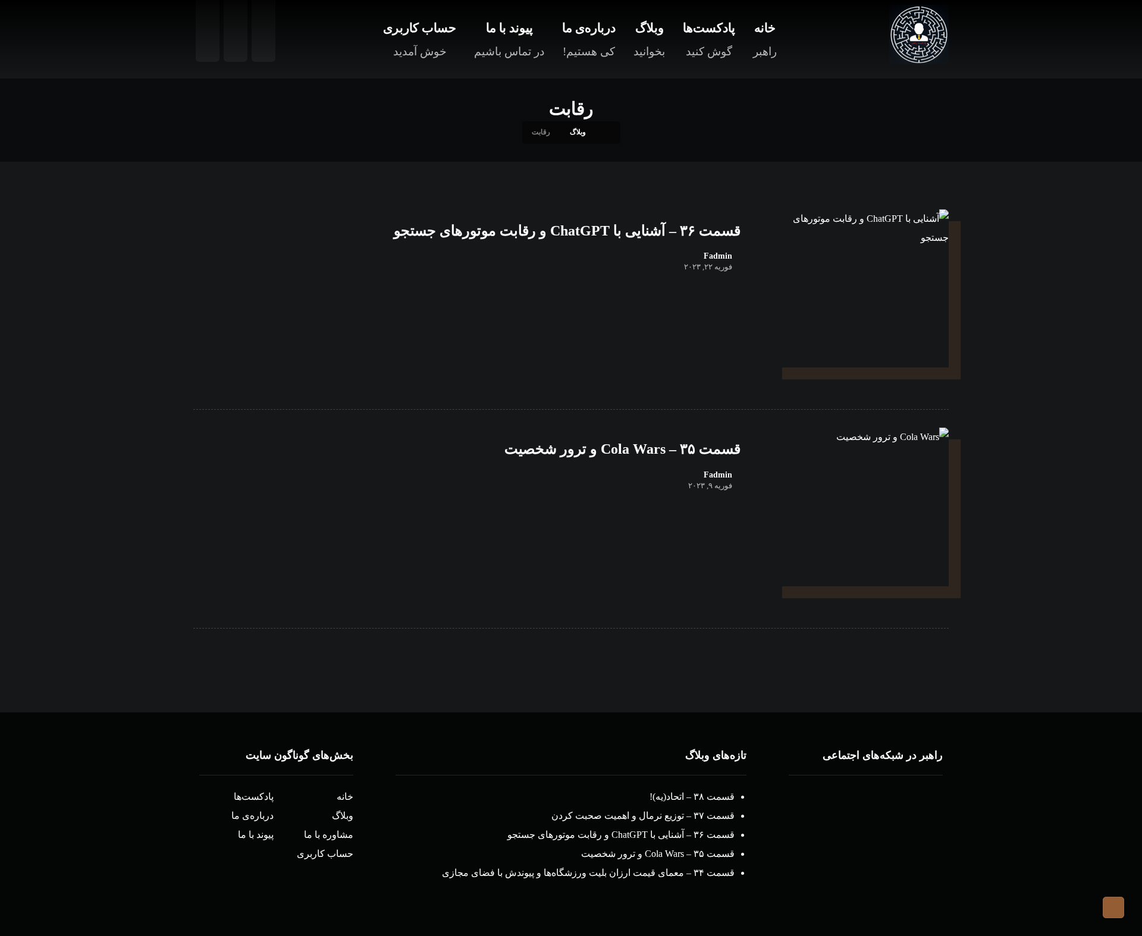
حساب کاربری (325, 854)
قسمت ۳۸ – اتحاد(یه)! (692, 796)
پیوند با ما (256, 835)
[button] (913, 811)
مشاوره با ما (328, 835)
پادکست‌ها (254, 796)
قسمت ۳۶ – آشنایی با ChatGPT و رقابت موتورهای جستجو (621, 835)
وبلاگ (342, 816)
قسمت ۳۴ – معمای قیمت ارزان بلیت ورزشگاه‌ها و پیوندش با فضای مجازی (588, 873)
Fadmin (718, 256)
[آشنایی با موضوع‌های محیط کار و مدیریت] (919, 34)
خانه (345, 796)
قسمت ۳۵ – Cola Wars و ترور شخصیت (658, 854)
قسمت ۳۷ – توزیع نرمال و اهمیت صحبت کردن (643, 816)
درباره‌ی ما (252, 816)
